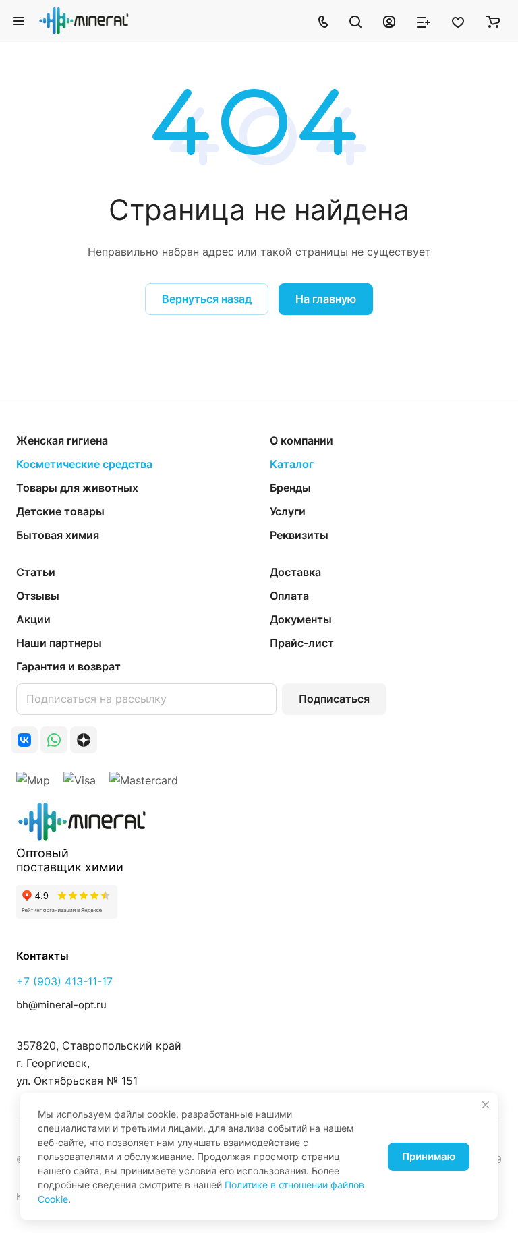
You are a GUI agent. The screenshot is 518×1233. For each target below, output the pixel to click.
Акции (33, 619)
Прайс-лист (302, 643)
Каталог (292, 464)
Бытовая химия (57, 535)
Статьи (35, 572)
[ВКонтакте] (24, 739)
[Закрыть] (485, 1105)
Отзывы (37, 595)
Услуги (288, 511)
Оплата (289, 595)
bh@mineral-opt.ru (61, 1004)
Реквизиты (299, 535)
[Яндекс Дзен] (83, 739)
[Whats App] (53, 739)
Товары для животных (77, 487)
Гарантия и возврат (68, 666)
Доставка (295, 572)
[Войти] (389, 21)
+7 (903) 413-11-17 (64, 981)
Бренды (290, 487)
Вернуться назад (207, 299)
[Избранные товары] (458, 21)
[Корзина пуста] (493, 21)
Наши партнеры (59, 643)
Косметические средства (84, 464)
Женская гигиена (62, 440)
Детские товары (60, 511)
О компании (301, 440)
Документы (301, 619)
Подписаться (334, 699)
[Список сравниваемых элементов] (423, 21)
